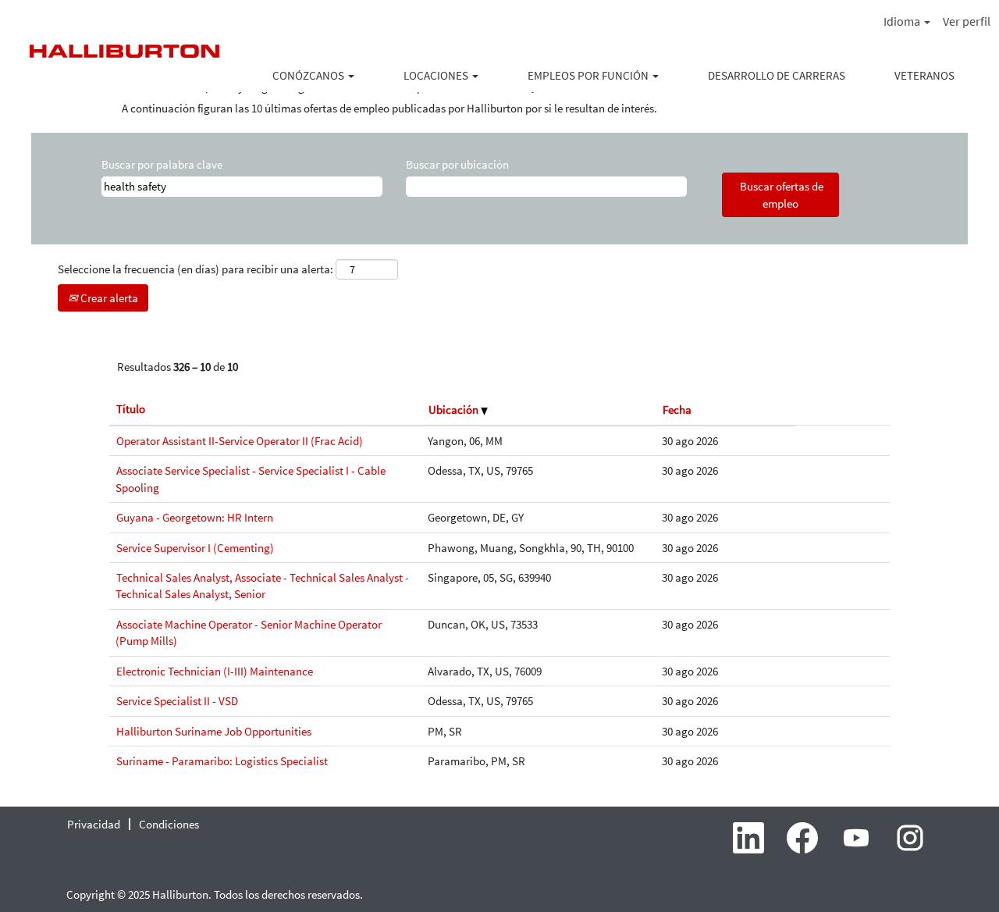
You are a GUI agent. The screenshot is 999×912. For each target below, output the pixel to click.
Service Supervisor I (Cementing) (195, 547)
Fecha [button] (677, 409)
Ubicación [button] (454, 409)
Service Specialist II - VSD (177, 700)
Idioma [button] (903, 21)
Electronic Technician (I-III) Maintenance (214, 671)
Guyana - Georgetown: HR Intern (194, 517)
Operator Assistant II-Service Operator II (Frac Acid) (239, 440)
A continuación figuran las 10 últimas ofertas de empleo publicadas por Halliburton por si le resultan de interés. (389, 108)
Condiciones (169, 824)
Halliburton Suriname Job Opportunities (213, 731)
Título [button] (130, 408)
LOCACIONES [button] (437, 75)
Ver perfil (966, 21)
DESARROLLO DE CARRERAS (776, 75)
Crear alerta (108, 297)
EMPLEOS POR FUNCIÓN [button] (589, 75)
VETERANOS (924, 75)
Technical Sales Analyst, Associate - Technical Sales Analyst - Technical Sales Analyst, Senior (262, 585)
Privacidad (93, 824)
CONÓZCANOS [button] (309, 75)
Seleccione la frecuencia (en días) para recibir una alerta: (195, 269)
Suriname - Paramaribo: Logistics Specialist (222, 760)
